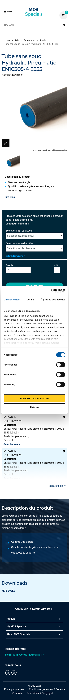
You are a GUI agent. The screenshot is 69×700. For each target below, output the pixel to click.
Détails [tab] (30, 299)
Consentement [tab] (12, 299)
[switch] (60, 364)
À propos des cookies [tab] (53, 299)
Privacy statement (14, 689)
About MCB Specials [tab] (18, 634)
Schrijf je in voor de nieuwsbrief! (23, 654)
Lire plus (10, 197)
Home (7, 40)
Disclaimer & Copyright (40, 693)
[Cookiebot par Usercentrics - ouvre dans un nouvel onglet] (51, 291)
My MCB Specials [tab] (16, 626)
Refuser (34, 407)
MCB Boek (8, 590)
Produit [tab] (10, 618)
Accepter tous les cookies (34, 398)
